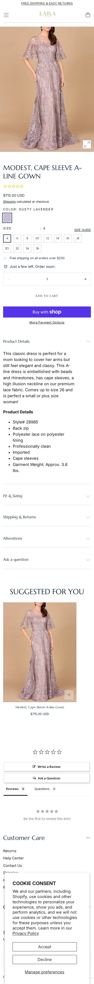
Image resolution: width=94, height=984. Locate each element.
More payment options (46, 322)
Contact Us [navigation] (12, 865)
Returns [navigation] (9, 851)
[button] (6, 15)
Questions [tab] (42, 789)
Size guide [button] (82, 230)
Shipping (9, 201)
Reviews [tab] (12, 789)
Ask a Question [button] (49, 778)
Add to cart (46, 296)
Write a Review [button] (49, 766)
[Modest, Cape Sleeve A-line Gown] (39, 652)
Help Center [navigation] (13, 858)
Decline (45, 959)
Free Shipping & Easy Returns (47, 3)
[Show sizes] (69, 695)
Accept (44, 946)
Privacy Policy (26, 933)
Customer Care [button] (24, 838)
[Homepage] (47, 15)
